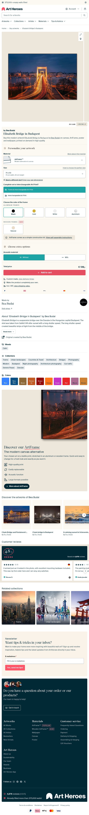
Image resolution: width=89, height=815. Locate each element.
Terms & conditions (26, 805)
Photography (73, 360)
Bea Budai (10, 130)
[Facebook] (21, 781)
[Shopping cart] (85, 9)
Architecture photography (51, 364)
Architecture (51, 360)
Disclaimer (38, 805)
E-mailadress (10, 656)
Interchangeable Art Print (17, 195)
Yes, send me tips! (15, 668)
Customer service (70, 721)
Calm (5, 348)
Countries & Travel (36, 360)
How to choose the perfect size (74, 168)
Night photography (30, 364)
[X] (25, 781)
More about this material (77, 154)
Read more (7, 332)
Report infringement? (51, 805)
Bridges (62, 360)
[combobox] (41, 15)
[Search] (84, 15)
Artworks (5, 21)
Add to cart (46, 272)
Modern (6, 364)
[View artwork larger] (81, 35)
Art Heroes (9, 749)
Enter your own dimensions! (24, 180)
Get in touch (14, 708)
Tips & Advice (57, 21)
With (66, 257)
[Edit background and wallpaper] (81, 39)
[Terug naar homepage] (12, 9)
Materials (42, 21)
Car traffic (68, 364)
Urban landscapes (18, 360)
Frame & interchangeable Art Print (20, 190)
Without (26, 257)
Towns (5, 360)
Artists (31, 21)
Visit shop (6, 308)
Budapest (16, 364)
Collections (19, 21)
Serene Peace (8, 368)
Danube (20, 368)
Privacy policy (65, 805)
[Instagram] (14, 781)
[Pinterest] (17, 781)
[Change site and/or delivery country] (85, 2)
